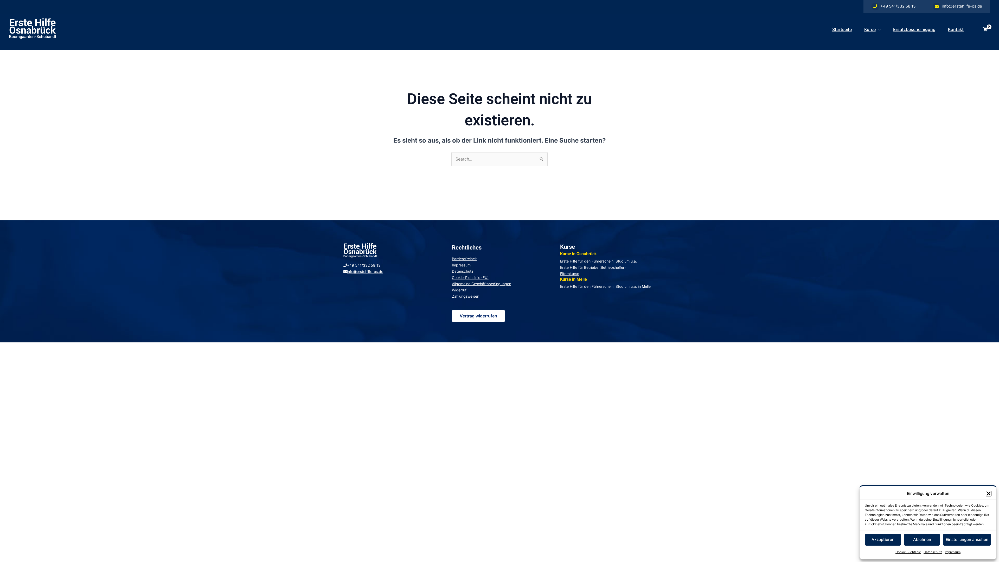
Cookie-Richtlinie (908, 552)
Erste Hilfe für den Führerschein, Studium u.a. (598, 261)
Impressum (952, 552)
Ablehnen (922, 539)
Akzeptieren (883, 539)
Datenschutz (933, 552)
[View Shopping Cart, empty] (985, 29)
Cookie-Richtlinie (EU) (470, 277)
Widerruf (459, 290)
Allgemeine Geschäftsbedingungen (481, 284)
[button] (988, 493)
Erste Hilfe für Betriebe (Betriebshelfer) (593, 267)
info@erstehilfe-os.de (962, 6)
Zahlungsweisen (465, 296)
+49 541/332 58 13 (898, 6)
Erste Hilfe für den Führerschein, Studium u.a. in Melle (605, 286)
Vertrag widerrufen (478, 315)
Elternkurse (569, 273)
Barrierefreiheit (464, 259)
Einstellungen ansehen (967, 539)
